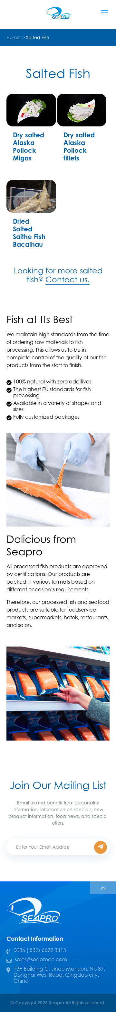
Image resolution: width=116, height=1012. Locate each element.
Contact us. (67, 279)
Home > (16, 37)
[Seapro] (58, 12)
